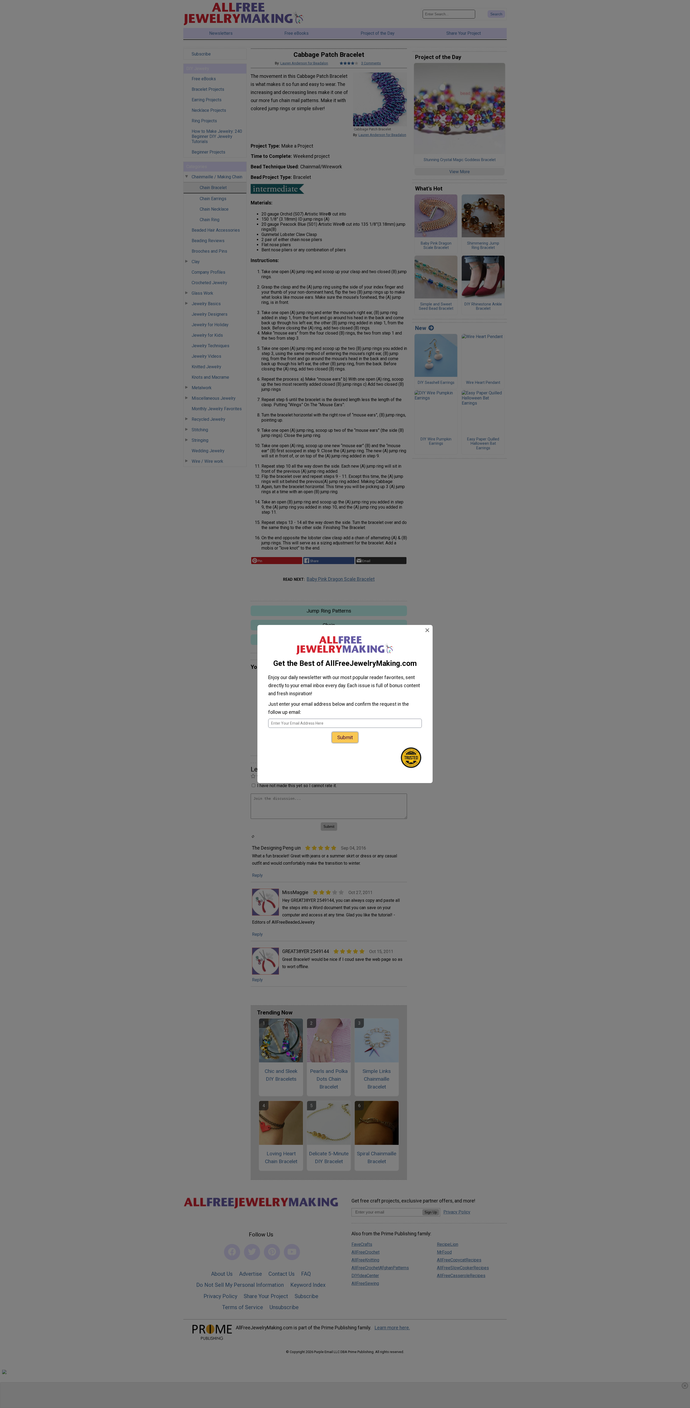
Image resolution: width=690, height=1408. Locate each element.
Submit (345, 737)
